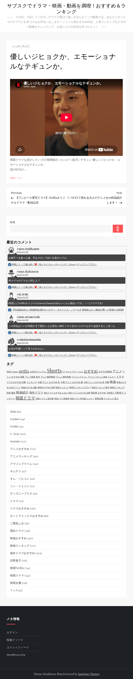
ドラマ (120, 376)
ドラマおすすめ (19, 508)
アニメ (117, 371)
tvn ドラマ (71, 371)
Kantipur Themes (89, 674)
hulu (9, 371)
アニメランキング (21, 456)
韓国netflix (17, 568)
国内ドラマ (17, 530)
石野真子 (110, 392)
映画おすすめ (18, 538)
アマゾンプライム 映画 (97, 377)
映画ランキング (62, 387)
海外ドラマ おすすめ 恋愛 (79, 392)
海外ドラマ (36, 392)
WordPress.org (16, 654)
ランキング (31, 382)
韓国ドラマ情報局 (61, 398)
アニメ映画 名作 (32, 376)
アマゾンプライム (79, 377)
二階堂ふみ (17, 523)
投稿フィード (15, 640)
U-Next (80, 371)
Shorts (54, 370)
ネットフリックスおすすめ (26, 516)
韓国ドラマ (16, 178)
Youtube (15, 441)
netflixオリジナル (38, 371)
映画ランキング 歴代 (100, 387)
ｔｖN (13, 590)
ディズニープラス (21, 493)
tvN (63, 371)
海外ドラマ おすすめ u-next (56, 392)
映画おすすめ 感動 (29, 387)
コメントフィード (18, 647)
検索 (12, 222)
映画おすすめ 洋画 (46, 387)
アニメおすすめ (19, 449)
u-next (14, 434)
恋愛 (107, 382)
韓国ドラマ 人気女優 (45, 398)
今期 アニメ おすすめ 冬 (49, 382)
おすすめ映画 (105, 371)
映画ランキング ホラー (80, 387)
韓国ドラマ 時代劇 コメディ (82, 398)
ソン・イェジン (19, 486)
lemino (15, 371)
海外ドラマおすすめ (22, 553)
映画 (113, 382)
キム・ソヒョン (19, 478)
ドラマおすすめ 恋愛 (16, 382)
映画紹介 (22, 392)
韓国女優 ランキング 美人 (107, 398)
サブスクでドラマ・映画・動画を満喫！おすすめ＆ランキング (66, 8)
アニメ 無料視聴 (63, 376)
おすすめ (91, 371)
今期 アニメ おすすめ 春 (94, 382)
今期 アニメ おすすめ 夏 (72, 382)
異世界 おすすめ (98, 392)
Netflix (14, 426)
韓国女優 (15, 583)
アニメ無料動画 (48, 376)
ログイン (12, 632)
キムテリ (112, 377)
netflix (24, 371)
